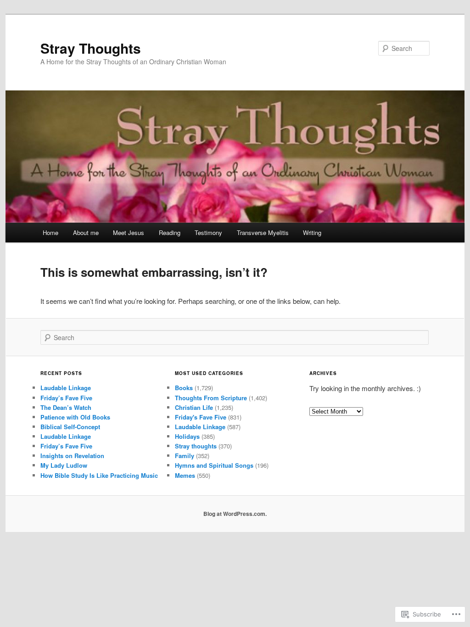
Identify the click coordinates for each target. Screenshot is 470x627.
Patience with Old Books (75, 417)
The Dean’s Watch (65, 407)
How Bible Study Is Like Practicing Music (99, 475)
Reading (169, 232)
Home (50, 232)
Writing (312, 232)
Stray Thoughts (90, 48)
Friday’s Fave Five (66, 397)
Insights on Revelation (72, 455)
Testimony (208, 232)
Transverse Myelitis (263, 232)
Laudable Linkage (65, 387)
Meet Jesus (128, 232)
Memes (185, 475)
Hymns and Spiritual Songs (214, 465)
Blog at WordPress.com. (235, 513)
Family (184, 455)
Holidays (187, 436)
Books (184, 387)
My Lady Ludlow (63, 465)
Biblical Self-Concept (70, 426)
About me (86, 232)
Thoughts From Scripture (211, 397)
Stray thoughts (196, 446)
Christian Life (194, 407)
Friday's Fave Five (200, 417)
